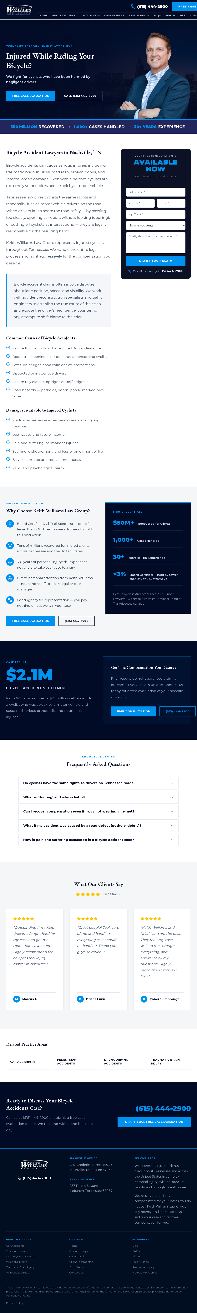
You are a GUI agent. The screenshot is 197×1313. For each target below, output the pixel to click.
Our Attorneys (78, 1251)
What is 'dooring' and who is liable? (54, 797)
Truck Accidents (16, 1251)
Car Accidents (15, 1245)
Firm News (76, 1267)
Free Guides (140, 1261)
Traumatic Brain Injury (20, 1267)
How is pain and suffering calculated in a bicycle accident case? (78, 840)
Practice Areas (63, 15)
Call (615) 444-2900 (80, 96)
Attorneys (91, 15)
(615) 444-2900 (170, 271)
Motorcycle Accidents (20, 1256)
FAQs (157, 15)
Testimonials (139, 15)
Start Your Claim (156, 261)
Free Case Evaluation (30, 96)
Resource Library (143, 1267)
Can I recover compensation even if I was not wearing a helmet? (78, 811)
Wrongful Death (16, 1261)
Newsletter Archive (145, 1272)
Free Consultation (133, 711)
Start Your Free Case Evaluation (154, 1122)
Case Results (114, 15)
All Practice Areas (17, 1272)
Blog (135, 1245)
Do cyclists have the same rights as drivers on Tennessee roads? (79, 783)
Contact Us (76, 1272)
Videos (170, 15)
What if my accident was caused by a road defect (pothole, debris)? (82, 825)
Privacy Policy (14, 1303)
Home (43, 15)
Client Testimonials (81, 1261)
